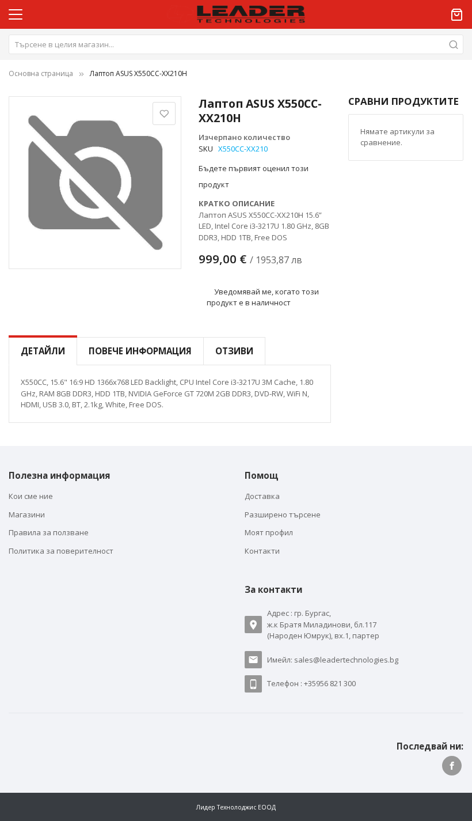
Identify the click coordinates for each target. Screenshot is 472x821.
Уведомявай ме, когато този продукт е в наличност (263, 297)
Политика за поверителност (61, 551)
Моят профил (269, 532)
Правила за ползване (49, 532)
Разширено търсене (283, 514)
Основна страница (41, 73)
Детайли (43, 351)
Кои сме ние (31, 496)
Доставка (262, 496)
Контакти (262, 551)
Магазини (27, 514)
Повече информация (140, 351)
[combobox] (236, 44)
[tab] (43, 351)
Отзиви (234, 351)
